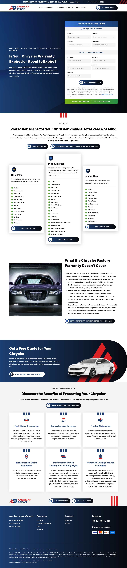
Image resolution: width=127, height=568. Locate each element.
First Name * (71, 57)
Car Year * (70, 33)
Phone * (94, 65)
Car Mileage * (96, 41)
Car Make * (95, 33)
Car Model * (70, 41)
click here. (34, 562)
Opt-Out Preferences (38, 549)
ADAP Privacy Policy (107, 94)
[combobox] (79, 37)
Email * (69, 65)
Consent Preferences (52, 549)
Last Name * (95, 57)
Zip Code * (70, 72)
